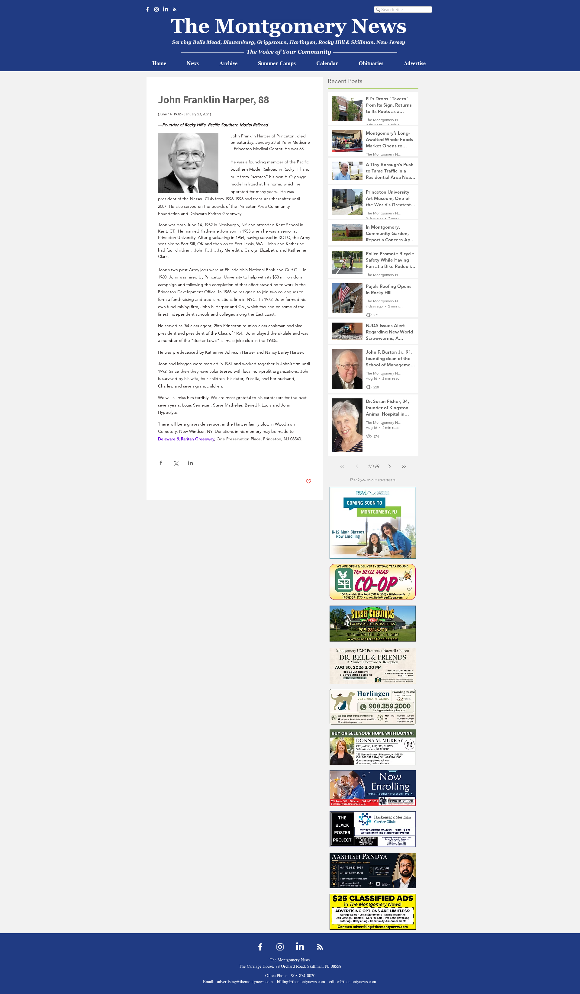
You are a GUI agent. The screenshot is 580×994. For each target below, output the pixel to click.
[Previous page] (356, 466)
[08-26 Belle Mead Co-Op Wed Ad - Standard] (373, 582)
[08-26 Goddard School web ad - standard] (373, 788)
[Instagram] (156, 9)
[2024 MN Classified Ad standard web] (373, 911)
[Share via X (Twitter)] (176, 463)
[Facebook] (147, 9)
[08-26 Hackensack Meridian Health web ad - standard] (373, 829)
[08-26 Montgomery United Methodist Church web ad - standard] (373, 666)
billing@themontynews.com (301, 981)
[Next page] (389, 466)
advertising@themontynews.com (245, 981)
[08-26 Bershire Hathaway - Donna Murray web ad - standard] (373, 747)
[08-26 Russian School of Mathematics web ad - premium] (373, 523)
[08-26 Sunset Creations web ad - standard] (373, 623)
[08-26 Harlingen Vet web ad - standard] (373, 706)
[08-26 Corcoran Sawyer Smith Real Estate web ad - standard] (373, 870)
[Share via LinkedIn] (190, 463)
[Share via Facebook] (161, 463)
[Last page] (403, 466)
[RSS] (175, 9)
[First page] (342, 466)
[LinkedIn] (166, 9)
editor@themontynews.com (352, 981)
